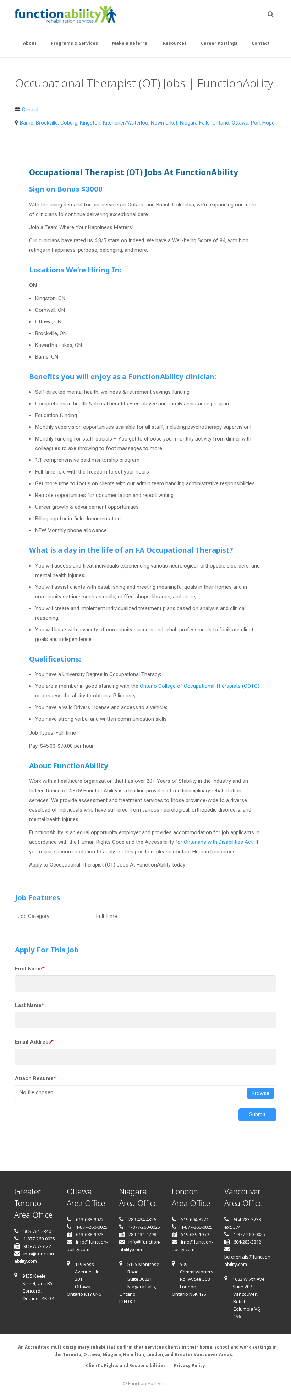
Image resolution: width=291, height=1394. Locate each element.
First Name (30, 969)
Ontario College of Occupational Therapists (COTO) (199, 686)
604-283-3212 (247, 1242)
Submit (257, 1114)
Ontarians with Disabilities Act (218, 842)
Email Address (34, 1042)
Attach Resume (35, 1078)
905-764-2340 (37, 1231)
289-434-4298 (142, 1234)
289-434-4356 (142, 1219)
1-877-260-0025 (39, 1238)
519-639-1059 (195, 1234)
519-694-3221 (195, 1219)
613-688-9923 (90, 1234)
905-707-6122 (37, 1246)
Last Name (29, 1005)
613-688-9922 (90, 1219)
